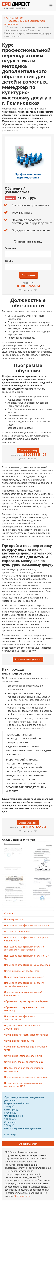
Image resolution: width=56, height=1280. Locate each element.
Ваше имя (10, 248)
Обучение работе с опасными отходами (25, 1076)
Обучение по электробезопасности (23, 1055)
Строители (9, 913)
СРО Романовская (13, 17)
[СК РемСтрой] (42, 857)
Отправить (28, 275)
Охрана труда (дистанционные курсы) (24, 976)
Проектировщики (13, 919)
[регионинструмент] (14, 856)
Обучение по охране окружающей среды (26, 1001)
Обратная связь (22, 1196)
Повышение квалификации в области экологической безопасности (24, 948)
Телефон (9, 260)
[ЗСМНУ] (14, 890)
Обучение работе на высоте (19, 1040)
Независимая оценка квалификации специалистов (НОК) (23, 1085)
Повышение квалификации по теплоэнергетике (20, 1018)
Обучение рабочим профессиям (21, 970)
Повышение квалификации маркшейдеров (27, 964)
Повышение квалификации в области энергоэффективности (24, 984)
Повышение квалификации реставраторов (26, 925)
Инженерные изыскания (17, 931)
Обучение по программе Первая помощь (26, 1034)
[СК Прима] (42, 890)
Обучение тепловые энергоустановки (24, 1061)
